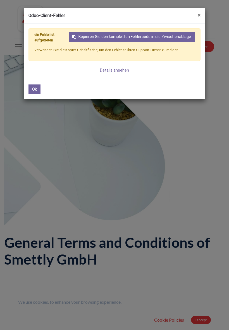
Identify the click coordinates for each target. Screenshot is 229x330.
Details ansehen (114, 70)
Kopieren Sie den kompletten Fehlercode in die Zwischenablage (134, 36)
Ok (34, 89)
